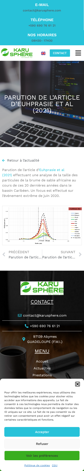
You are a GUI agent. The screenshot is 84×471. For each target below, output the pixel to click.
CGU (55, 465)
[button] (77, 384)
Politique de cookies (37, 465)
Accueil (42, 361)
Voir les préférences (42, 456)
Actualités (42, 368)
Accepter (42, 432)
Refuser (42, 444)
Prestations (42, 375)
